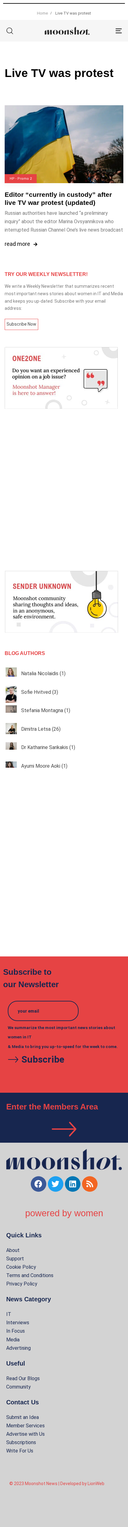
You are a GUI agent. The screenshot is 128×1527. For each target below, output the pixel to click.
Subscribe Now (21, 324)
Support (15, 1259)
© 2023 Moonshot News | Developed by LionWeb (56, 1483)
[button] (9, 30)
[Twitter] (55, 1184)
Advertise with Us (25, 1434)
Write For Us (19, 1451)
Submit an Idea (22, 1417)
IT (8, 1314)
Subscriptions (21, 1442)
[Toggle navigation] (102, 31)
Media (13, 1340)
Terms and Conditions (29, 1275)
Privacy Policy (21, 1284)
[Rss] (90, 1184)
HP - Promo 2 (21, 179)
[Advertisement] (64, 490)
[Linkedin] (72, 1184)
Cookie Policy (21, 1267)
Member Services (25, 1426)
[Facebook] (38, 1184)
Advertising (18, 1348)
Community (18, 1387)
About (13, 1250)
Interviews (17, 1323)
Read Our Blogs (23, 1378)
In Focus (15, 1331)
